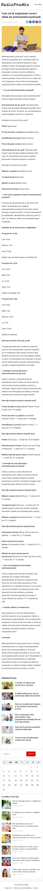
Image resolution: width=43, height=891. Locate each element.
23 (38, 780)
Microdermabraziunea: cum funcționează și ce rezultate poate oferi (25, 826)
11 (9, 776)
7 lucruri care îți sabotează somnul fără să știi (26, 739)
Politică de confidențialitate (22, 888)
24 (4, 785)
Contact (35, 888)
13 (21, 776)
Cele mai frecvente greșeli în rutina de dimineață (27, 728)
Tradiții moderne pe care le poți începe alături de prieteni (27, 694)
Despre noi (8, 888)
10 (4, 776)
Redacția (5, 22)
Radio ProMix (24, 885)
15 (32, 776)
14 (27, 776)
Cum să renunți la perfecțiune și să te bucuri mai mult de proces (27, 706)
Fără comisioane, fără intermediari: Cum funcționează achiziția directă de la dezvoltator (27, 718)
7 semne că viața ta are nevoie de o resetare (25, 684)
